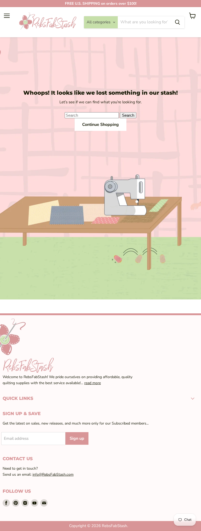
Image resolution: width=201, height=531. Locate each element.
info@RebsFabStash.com (53, 474)
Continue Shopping (100, 124)
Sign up (77, 438)
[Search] (177, 22)
